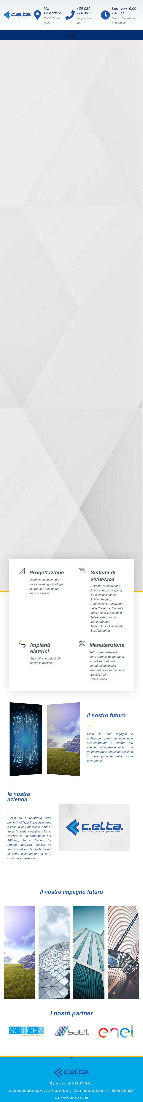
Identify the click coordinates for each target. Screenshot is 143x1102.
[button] (72, 35)
